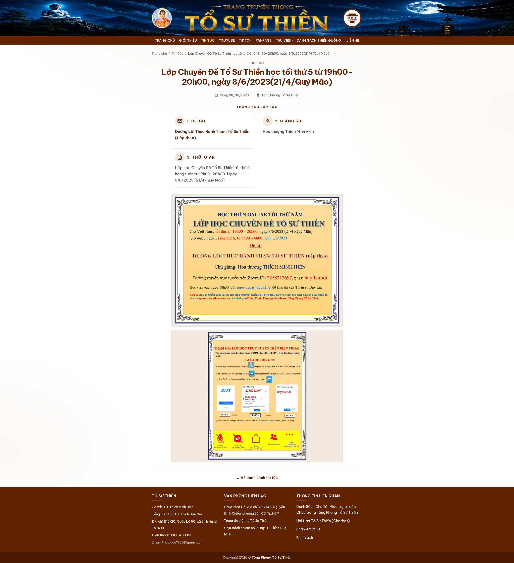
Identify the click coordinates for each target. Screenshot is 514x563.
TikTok (245, 40)
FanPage (264, 40)
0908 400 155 (181, 535)
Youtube (227, 40)
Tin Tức (208, 40)
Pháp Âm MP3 (308, 529)
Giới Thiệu (188, 40)
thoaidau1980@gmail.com (183, 542)
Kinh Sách (304, 537)
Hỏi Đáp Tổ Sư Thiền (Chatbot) (323, 521)
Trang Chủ (165, 40)
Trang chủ (159, 53)
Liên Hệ (353, 40)
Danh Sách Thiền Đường (320, 40)
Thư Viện (284, 40)
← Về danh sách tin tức (257, 477)
